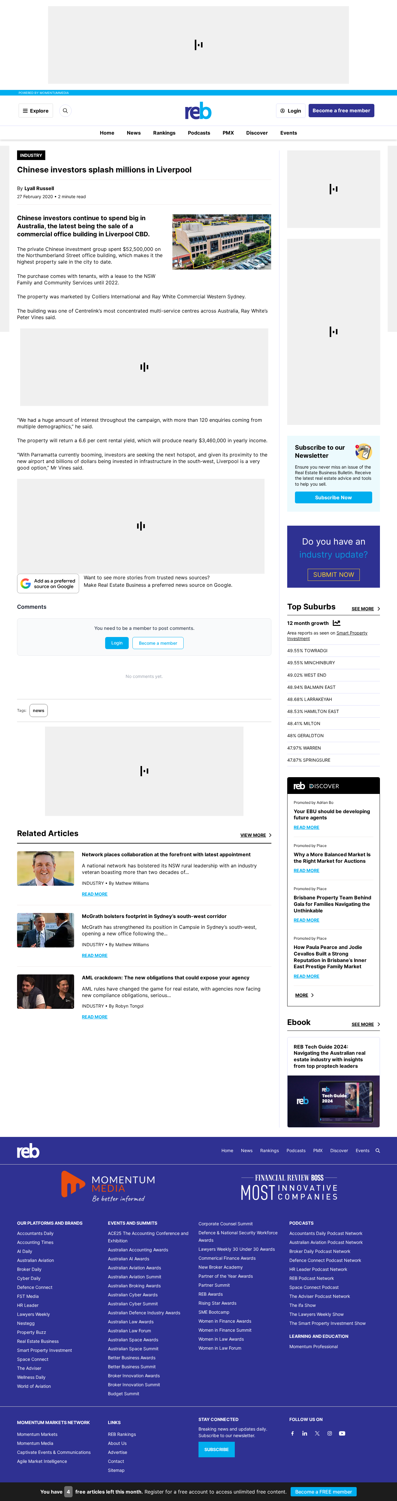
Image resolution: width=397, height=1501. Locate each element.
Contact (116, 1461)
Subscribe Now (333, 497)
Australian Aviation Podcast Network (326, 1242)
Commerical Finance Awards (227, 1258)
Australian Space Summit (133, 1348)
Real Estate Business (38, 1341)
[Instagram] (330, 1433)
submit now (333, 574)
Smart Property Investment (44, 1350)
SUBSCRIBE (216, 1449)
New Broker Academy (220, 1267)
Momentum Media (35, 1443)
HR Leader (27, 1305)
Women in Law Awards (221, 1339)
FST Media (28, 1296)
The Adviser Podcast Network (319, 1296)
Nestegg (26, 1323)
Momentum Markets (37, 1434)
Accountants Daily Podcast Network (326, 1233)
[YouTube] (342, 1433)
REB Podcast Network (311, 1278)
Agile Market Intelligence (42, 1461)
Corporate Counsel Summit (225, 1223)
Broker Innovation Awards (134, 1375)
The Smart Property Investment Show (327, 1323)
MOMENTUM (54, 93)
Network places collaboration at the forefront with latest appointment (166, 854)
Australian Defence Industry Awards (144, 1312)
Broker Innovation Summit (134, 1384)
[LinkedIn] (305, 1433)
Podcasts (199, 133)
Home (107, 133)
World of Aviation (34, 1386)
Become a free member (341, 110)
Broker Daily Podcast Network (319, 1251)
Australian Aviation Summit (134, 1276)
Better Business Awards (131, 1357)
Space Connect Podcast (314, 1287)
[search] (378, 1150)
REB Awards (210, 1294)
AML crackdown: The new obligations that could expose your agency (165, 977)
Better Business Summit (132, 1366)
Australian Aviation (35, 1260)
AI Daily (24, 1251)
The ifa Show (302, 1305)
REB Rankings (122, 1434)
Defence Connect (34, 1287)
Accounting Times (35, 1242)
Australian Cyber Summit (133, 1303)
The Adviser (29, 1368)
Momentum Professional (313, 1346)
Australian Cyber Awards (133, 1294)
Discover (257, 133)
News (134, 133)
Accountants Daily (35, 1233)
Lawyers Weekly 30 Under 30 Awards (236, 1249)
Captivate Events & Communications (54, 1452)
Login (294, 111)
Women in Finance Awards (224, 1321)
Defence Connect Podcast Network (325, 1260)
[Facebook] (292, 1433)
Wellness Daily (31, 1377)
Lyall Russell (39, 188)
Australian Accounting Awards (138, 1249)
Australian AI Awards (128, 1258)
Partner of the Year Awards (225, 1276)
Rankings (164, 133)
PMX (228, 133)
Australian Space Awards (133, 1339)
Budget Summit (123, 1393)
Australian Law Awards (131, 1321)
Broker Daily (29, 1269)
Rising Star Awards (217, 1303)
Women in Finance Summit (225, 1330)
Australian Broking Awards (134, 1285)
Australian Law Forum (129, 1330)
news (38, 710)
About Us (117, 1443)
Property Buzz (31, 1332)
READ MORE (95, 894)
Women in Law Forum (219, 1348)
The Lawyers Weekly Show (316, 1314)
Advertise (117, 1452)
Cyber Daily (29, 1278)
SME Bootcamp (214, 1312)
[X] (317, 1433)
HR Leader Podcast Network (318, 1269)
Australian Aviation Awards (134, 1267)
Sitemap (116, 1470)
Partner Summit (214, 1285)
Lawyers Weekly (33, 1314)
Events (288, 133)
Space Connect (32, 1359)
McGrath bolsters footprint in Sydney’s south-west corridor (154, 916)
